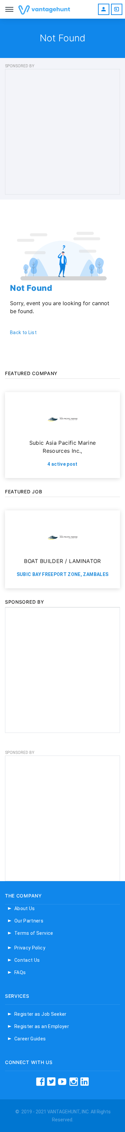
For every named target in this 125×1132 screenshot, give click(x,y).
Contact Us (27, 960)
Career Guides (30, 1038)
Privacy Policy (29, 947)
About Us (24, 908)
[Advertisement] (62, 131)
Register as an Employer (41, 1026)
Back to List (23, 332)
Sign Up (103, 9)
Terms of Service (33, 933)
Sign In (116, 9)
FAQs (20, 972)
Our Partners (28, 920)
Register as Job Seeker (40, 1014)
